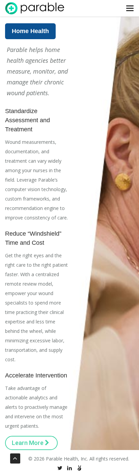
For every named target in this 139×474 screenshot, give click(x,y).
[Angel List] (79, 468)
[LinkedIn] (69, 468)
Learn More (28, 442)
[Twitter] (60, 468)
